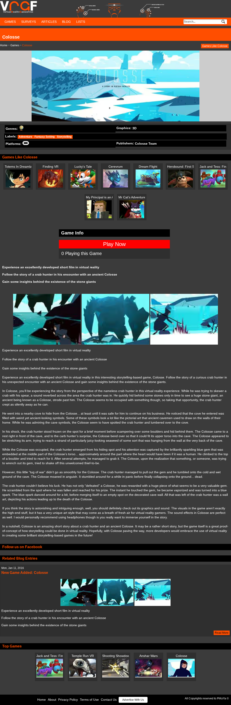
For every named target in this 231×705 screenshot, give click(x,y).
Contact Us (109, 699)
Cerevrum (116, 166)
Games (14, 45)
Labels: (11, 136)
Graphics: (124, 128)
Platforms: (13, 144)
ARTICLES (49, 21)
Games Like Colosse (215, 46)
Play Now (114, 244)
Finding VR (50, 166)
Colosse (181, 656)
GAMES (10, 21)
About (52, 699)
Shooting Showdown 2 (115, 656)
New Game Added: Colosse (24, 573)
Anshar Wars (148, 656)
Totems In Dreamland (18, 166)
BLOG (66, 21)
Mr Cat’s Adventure (131, 197)
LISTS (80, 21)
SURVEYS (28, 21)
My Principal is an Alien (99, 197)
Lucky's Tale (83, 166)
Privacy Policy (68, 699)
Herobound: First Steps (180, 166)
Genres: (12, 128)
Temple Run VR (83, 656)
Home (3, 45)
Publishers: (125, 143)
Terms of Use (89, 699)
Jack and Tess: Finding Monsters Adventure (213, 166)
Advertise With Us (133, 699)
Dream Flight (148, 166)
